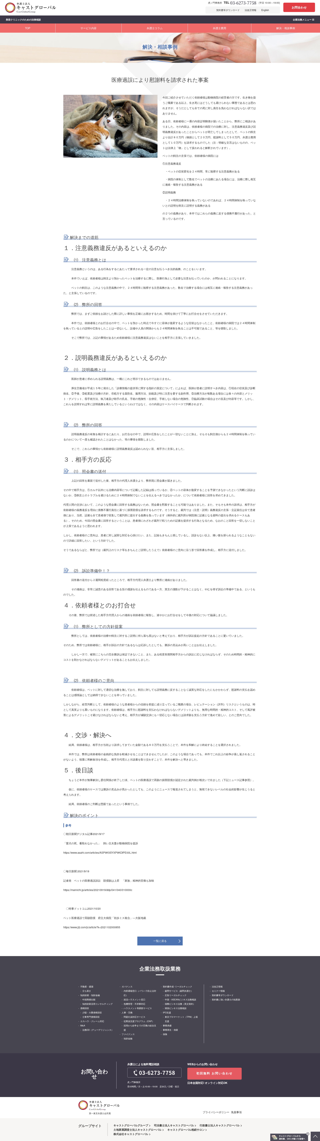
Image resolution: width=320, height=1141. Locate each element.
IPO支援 (167, 1012)
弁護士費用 (219, 28)
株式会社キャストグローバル (131, 1134)
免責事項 (236, 1112)
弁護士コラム (155, 28)
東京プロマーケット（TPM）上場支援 (181, 1019)
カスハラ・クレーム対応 (92, 1021)
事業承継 (167, 1025)
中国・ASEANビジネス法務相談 (180, 999)
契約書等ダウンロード (228, 10)
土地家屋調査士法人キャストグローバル (138, 1130)
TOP (27, 28)
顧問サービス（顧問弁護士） (179, 990)
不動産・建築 (86, 986)
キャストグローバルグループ (131, 1125)
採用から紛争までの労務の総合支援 (140, 1027)
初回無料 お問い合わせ (214, 1073)
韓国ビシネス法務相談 (175, 1008)
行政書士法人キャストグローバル (220, 1125)
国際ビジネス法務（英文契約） (180, 1003)
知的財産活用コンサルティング (97, 1003)
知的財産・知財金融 (90, 995)
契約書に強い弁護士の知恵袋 (226, 999)
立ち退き (86, 990)
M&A (82, 1025)
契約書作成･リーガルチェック (177, 986)
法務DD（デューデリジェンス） (98, 1029)
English (265, 10)
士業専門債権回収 (91, 1016)
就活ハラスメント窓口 (134, 999)
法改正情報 (250, 10)
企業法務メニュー (302, 19)
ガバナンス (127, 986)
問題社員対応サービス (134, 1016)
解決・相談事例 (285, 28)
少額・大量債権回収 (92, 1012)
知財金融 (128, 1038)
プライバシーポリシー (216, 1112)
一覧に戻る (160, 941)
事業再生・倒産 (170, 1029)
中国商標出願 (88, 999)
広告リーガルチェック (175, 995)
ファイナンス (128, 1034)
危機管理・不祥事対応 (134, 1003)
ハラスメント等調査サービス (138, 1008)
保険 (165, 1034)
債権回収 (84, 1008)
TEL (226, 2)
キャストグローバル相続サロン (186, 1130)
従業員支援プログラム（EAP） (139, 1021)
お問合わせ (299, 7)
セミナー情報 (218, 990)
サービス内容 (88, 28)
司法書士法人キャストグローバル (174, 1125)
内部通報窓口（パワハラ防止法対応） (140, 993)
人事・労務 (127, 1012)
